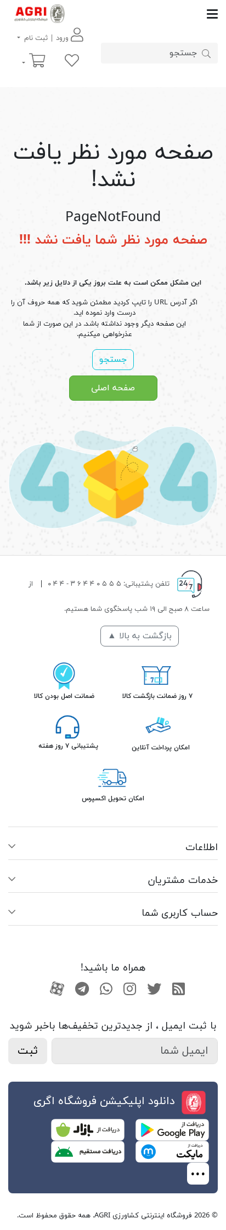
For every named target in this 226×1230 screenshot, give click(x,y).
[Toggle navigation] (144, 14)
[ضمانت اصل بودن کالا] (64, 675)
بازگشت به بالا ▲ (140, 636)
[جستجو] (206, 53)
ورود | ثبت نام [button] (46, 38)
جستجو (113, 360)
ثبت (28, 1051)
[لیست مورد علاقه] (72, 61)
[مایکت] (172, 1151)
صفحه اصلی (113, 388)
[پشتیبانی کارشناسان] (67, 726)
